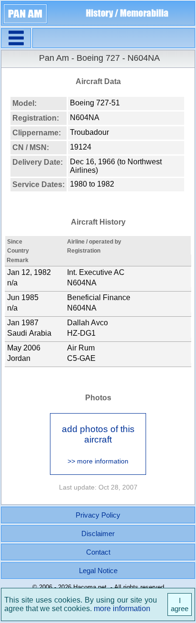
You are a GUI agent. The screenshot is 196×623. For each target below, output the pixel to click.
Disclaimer (98, 533)
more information (122, 608)
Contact (98, 552)
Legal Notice (98, 570)
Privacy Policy (98, 515)
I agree (179, 604)
